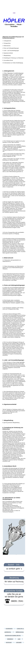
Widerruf (10, 639)
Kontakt (9, 642)
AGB (14, 13)
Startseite (9, 628)
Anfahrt (19, 642)
